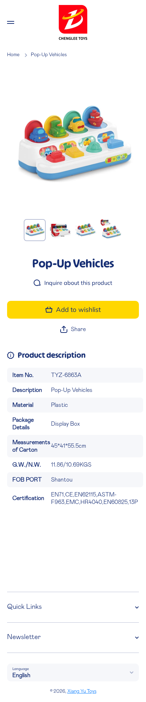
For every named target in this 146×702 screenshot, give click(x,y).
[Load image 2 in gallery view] (60, 230)
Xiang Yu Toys (81, 691)
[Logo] (73, 22)
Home (13, 54)
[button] (73, 329)
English (21, 675)
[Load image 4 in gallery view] (111, 230)
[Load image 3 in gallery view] (86, 230)
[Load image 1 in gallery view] (35, 230)
